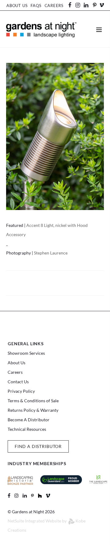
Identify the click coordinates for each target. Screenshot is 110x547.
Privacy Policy (21, 391)
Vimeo (102, 5)
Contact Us (18, 381)
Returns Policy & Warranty (33, 410)
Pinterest (94, 5)
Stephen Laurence (51, 252)
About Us (17, 5)
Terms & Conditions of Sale (33, 400)
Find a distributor (38, 446)
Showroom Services (26, 353)
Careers (54, 5)
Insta (78, 5)
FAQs (36, 5)
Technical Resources (27, 429)
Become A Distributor (29, 419)
